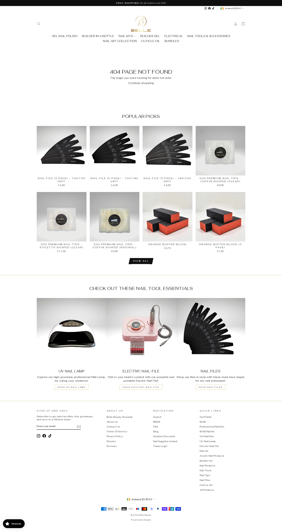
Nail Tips (205, 475)
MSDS (156, 421)
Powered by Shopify (141, 520)
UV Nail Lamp (208, 441)
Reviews (112, 446)
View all (141, 261)
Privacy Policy (115, 436)
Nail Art (204, 451)
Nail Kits (126, 36)
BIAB (203, 421)
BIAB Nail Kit (207, 431)
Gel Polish (206, 417)
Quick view (61, 172)
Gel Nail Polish (64, 36)
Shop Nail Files (211, 387)
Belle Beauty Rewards (120, 417)
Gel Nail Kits (207, 436)
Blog (156, 431)
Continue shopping (141, 83)
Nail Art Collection (120, 41)
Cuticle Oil (150, 41)
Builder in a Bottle (98, 36)
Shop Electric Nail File (141, 387)
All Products (207, 490)
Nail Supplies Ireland (165, 441)
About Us (112, 421)
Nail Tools (206, 470)
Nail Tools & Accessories (208, 36)
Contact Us (113, 426)
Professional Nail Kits (212, 426)
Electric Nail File (209, 446)
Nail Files (205, 480)
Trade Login (160, 446)
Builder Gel (150, 36)
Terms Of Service (117, 431)
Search (157, 417)
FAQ (155, 426)
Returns (111, 441)
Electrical (173, 36)
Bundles (171, 41)
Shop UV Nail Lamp (71, 387)
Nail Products (207, 465)
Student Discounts (164, 436)
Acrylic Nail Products (212, 455)
